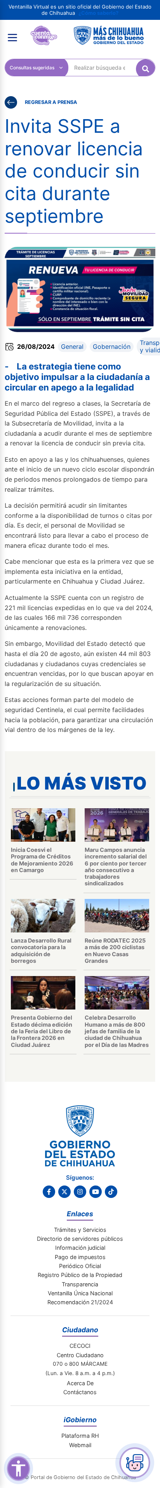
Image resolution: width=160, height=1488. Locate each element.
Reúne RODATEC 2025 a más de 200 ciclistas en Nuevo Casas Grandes (115, 950)
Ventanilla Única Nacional (80, 1293)
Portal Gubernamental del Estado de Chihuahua (44, 31)
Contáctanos (80, 1392)
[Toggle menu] (12, 37)
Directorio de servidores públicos (80, 1238)
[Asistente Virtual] (134, 1462)
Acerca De (80, 1383)
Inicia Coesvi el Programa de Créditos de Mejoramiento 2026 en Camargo (42, 859)
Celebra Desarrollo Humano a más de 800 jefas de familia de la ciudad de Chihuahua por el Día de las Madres (117, 1031)
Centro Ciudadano (80, 1355)
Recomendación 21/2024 (80, 1302)
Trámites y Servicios (80, 1229)
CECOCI (80, 1345)
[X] (64, 1191)
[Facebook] (49, 1191)
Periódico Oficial (80, 1266)
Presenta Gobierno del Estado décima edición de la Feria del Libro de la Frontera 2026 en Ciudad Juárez (41, 1031)
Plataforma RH (80, 1435)
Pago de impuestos (80, 1257)
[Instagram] (80, 1191)
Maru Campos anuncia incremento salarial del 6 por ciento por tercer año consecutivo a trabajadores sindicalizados (116, 866)
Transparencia (80, 1284)
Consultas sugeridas (32, 67)
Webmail (80, 1445)
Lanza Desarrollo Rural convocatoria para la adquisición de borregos (41, 950)
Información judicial (80, 1247)
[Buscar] (145, 69)
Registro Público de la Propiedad (80, 1275)
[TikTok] (111, 1191)
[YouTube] (95, 1191)
